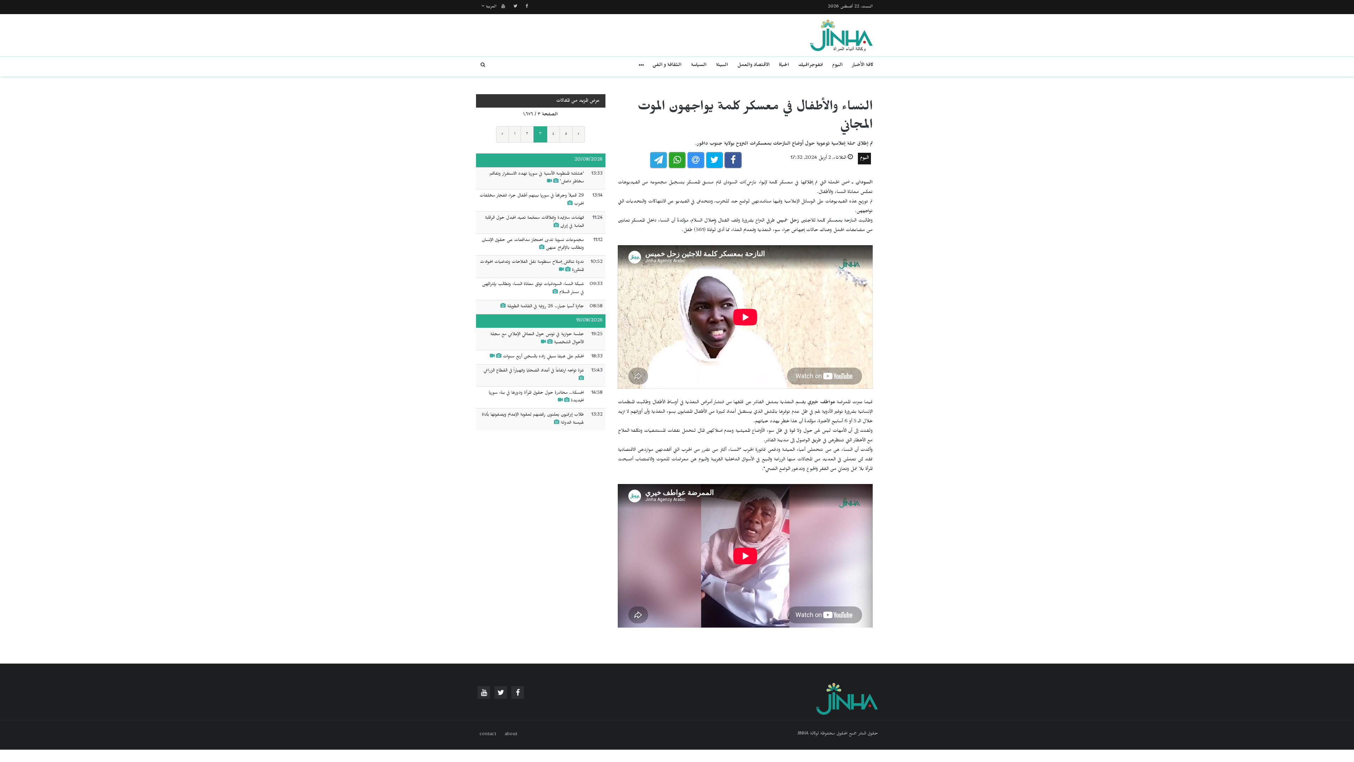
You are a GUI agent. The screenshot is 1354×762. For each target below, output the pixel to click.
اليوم (837, 66)
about (511, 735)
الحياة (784, 66)
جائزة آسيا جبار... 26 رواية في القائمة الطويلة (545, 307)
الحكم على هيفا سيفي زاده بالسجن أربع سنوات (543, 357)
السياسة (699, 66)
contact (488, 735)
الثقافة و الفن (667, 66)
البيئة (722, 66)
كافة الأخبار (862, 66)
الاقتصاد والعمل (753, 66)
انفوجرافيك (810, 66)
